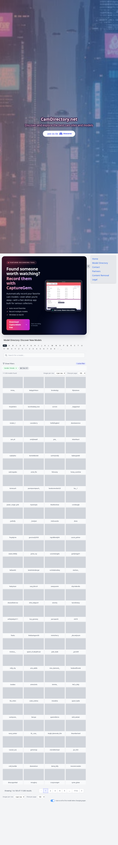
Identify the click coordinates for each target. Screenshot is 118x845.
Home (95, 258)
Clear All (25, 368)
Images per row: (49, 373)
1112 (76, 791)
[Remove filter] (16, 368)
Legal (94, 279)
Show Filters (9, 363)
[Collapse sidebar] (88, 266)
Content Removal (100, 275)
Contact (96, 267)
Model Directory (100, 263)
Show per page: (72, 373)
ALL (5, 346)
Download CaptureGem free (15, 325)
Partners (96, 271)
